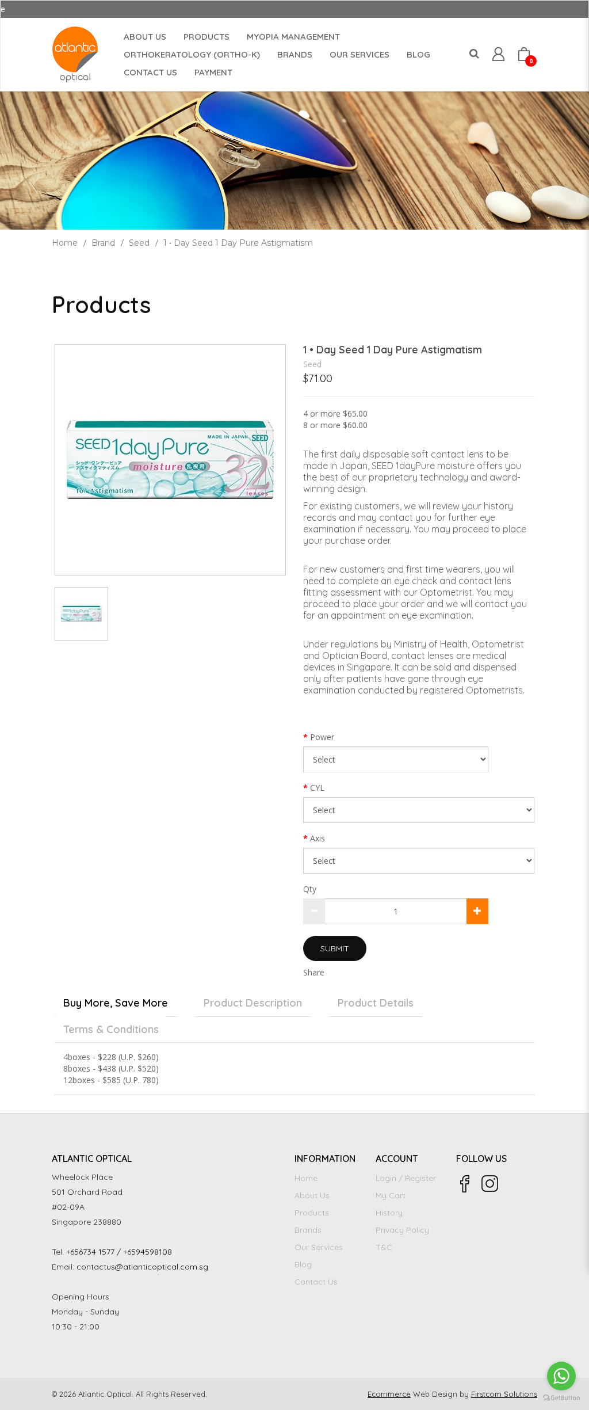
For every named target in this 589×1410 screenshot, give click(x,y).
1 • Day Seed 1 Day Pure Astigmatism (238, 243)
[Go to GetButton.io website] (561, 1398)
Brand (103, 243)
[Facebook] (464, 1183)
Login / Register (406, 1178)
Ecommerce (389, 1393)
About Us (312, 1195)
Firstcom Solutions (504, 1393)
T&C (384, 1247)
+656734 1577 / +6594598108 (119, 1252)
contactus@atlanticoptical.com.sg (142, 1267)
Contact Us (316, 1281)
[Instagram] (490, 1183)
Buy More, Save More (115, 1002)
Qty (309, 888)
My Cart (391, 1195)
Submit (334, 948)
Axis (317, 838)
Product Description (253, 1002)
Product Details (376, 1002)
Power (322, 736)
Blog (303, 1264)
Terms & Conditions (111, 1029)
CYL (317, 787)
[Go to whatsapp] (561, 1376)
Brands (308, 1230)
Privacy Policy (402, 1230)
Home (65, 243)
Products (311, 1212)
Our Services (318, 1247)
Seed (139, 243)
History (389, 1212)
